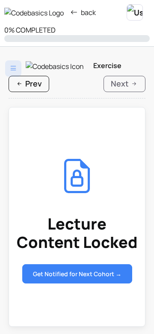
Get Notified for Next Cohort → (77, 274)
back (88, 12)
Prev (33, 83)
